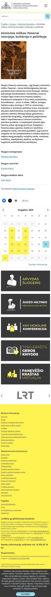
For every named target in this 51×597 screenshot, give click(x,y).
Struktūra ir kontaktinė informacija (12, 422)
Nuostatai (4, 458)
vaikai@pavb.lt (6, 535)
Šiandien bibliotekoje (38, 264)
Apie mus (4, 417)
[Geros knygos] (25, 360)
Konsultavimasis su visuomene (11, 510)
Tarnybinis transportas (8, 478)
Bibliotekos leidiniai (7, 440)
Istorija (3, 420)
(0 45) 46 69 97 (20, 538)
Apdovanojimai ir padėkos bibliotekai (13, 437)
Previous (2, 395)
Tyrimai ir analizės (7, 443)
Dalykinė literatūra (26, 24)
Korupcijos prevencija (8, 481)
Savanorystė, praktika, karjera (11, 425)
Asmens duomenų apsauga (10, 490)
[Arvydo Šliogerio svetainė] (25, 290)
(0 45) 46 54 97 (22, 531)
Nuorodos (4, 493)
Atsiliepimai (5, 513)
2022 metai (6, 180)
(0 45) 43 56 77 (38, 533)
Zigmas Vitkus (7, 168)
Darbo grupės (5, 484)
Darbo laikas (5, 446)
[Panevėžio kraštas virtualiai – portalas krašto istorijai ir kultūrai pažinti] (25, 383)
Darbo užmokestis (7, 475)
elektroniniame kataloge (23, 188)
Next (48, 395)
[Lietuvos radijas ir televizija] (25, 395)
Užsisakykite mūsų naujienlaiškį (19, 558)
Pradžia (4, 24)
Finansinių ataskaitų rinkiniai (10, 469)
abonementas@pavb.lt (41, 531)
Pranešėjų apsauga (7, 487)
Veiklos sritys (5, 455)
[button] (19, 6)
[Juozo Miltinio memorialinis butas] (25, 313)
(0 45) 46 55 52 (18, 540)
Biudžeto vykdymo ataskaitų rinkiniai (13, 472)
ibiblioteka (43, 526)
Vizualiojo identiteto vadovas (10, 431)
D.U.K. (3, 507)
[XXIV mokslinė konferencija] (25, 337)
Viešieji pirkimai (6, 466)
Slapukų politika (31, 588)
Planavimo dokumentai (8, 461)
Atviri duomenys (6, 495)
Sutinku (28, 594)
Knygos (12, 24)
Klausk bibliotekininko (8, 504)
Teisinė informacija (7, 463)
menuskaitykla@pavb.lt (38, 540)
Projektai (4, 428)
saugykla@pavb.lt (37, 538)
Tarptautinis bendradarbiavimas (12, 434)
